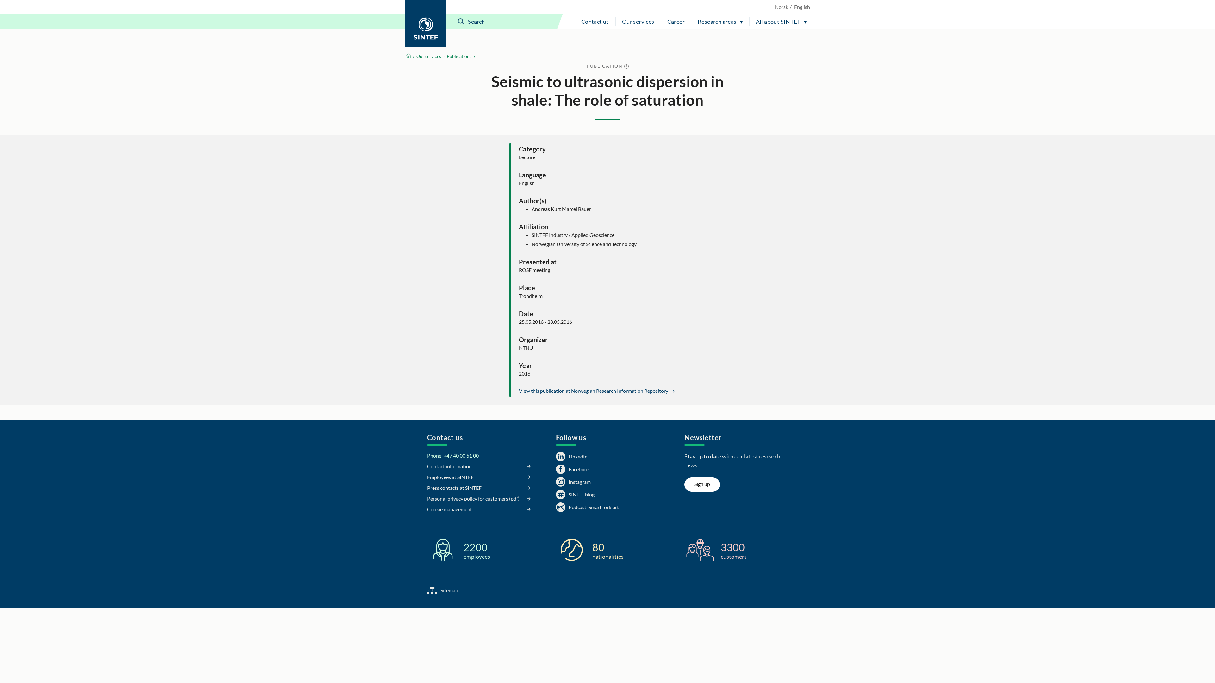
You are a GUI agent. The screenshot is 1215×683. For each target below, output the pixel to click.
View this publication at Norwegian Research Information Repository (594, 391)
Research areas (717, 21)
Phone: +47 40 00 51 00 (453, 455)
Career (676, 21)
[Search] (461, 21)
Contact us (595, 21)
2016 (524, 374)
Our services (638, 21)
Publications (459, 56)
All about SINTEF (778, 21)
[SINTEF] (425, 23)
